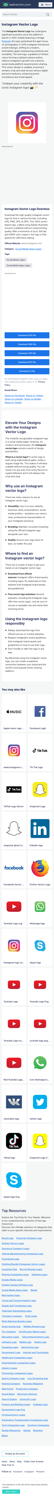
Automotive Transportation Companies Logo (25, 1420)
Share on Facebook (15, 395)
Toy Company (9, 1331)
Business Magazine (33, 1383)
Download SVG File (27, 335)
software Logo (9, 1342)
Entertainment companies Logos (18, 1362)
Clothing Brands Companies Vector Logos (23, 1264)
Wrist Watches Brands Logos (17, 1321)
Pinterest (40, 1471)
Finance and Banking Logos (16, 1404)
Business (38, 1430)
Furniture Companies (38, 1425)
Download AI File (27, 371)
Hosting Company (11, 1383)
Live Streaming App (38, 1378)
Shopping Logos (10, 1347)
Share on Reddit (32, 399)
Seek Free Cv (8, 1465)
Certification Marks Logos (32, 1331)
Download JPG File (27, 353)
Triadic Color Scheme (33, 1461)
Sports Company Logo (13, 1378)
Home (4, 1461)
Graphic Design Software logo (17, 1285)
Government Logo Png (13, 1409)
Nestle (34, 1290)
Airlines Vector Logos (13, 1243)
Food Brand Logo (10, 1259)
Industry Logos (9, 1368)
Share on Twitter (34, 395)
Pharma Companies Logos (15, 1274)
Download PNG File (27, 344)
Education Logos (10, 1336)
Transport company (12, 1316)
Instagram (29, 1471)
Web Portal (7, 1388)
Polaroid (6, 41)
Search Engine (9, 1399)
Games (27, 1430)
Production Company (27, 1388)
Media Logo (25, 1342)
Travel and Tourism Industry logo (19, 1300)
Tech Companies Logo (13, 1425)
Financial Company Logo (29, 1238)
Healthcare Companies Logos (17, 1357)
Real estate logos (11, 1295)
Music (5, 1435)
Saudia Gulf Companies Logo (17, 1305)
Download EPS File (27, 362)
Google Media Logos (12, 1279)
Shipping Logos (39, 1274)
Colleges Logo (40, 1404)
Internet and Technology (36, 1352)
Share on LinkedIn (14, 399)
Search (49, 14)
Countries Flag (9, 1269)
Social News (8, 1394)
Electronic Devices (27, 1394)
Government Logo (11, 1352)
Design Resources (11, 1430)
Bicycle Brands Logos (31, 1269)
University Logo (28, 1399)
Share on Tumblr (13, 402)
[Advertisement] (27, 175)
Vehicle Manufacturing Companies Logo (22, 1253)
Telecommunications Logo (35, 1336)
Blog (19, 1461)
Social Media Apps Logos (28, 249)
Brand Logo (8, 1238)
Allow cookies (11, 1492)
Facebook (17, 1471)
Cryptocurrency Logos (13, 1414)
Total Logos (31, 1316)
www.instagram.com (31, 243)
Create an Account (15, 1453)
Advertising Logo (30, 1347)
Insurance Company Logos (15, 1248)
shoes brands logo (11, 1326)
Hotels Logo (40, 1342)
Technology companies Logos (17, 1373)
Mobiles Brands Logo (34, 1326)
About (12, 1461)
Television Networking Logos (17, 1311)
